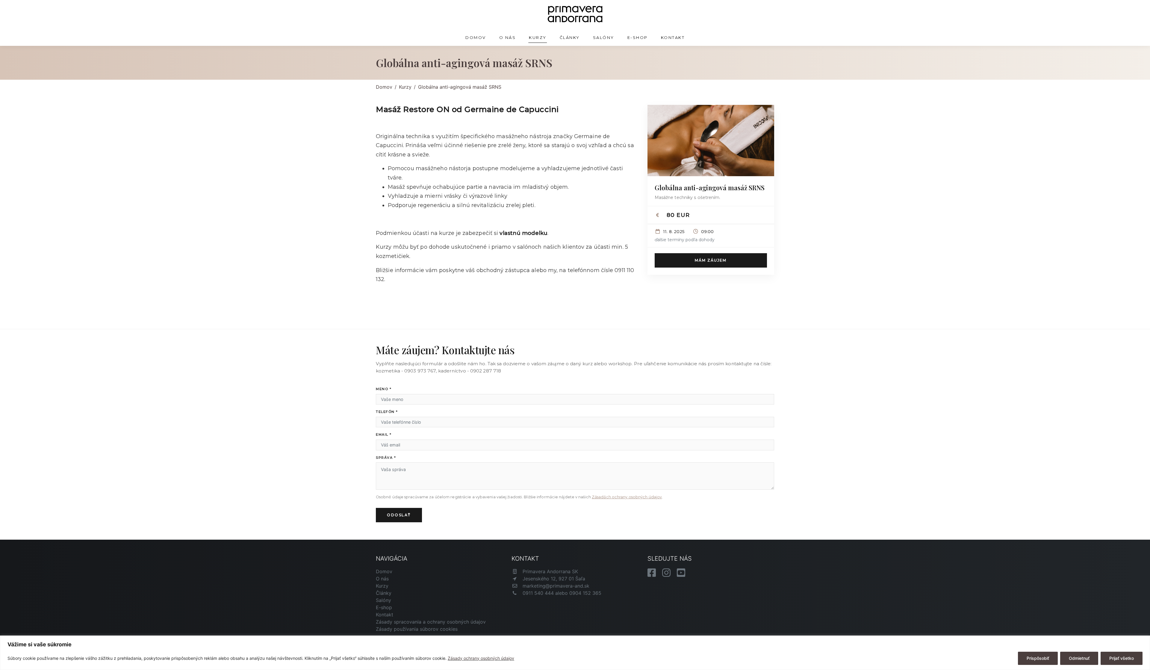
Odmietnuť (1079, 658)
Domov (475, 37)
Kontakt (673, 37)
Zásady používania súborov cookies (417, 629)
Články (570, 37)
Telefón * (387, 412)
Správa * (386, 457)
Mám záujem (711, 260)
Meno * (383, 389)
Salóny (603, 37)
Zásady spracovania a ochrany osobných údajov (431, 622)
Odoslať (399, 515)
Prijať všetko (1121, 658)
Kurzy (538, 37)
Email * (384, 434)
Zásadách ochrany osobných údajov (627, 497)
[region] (575, 653)
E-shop (637, 37)
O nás (507, 37)
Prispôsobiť (1038, 658)
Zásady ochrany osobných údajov (481, 658)
